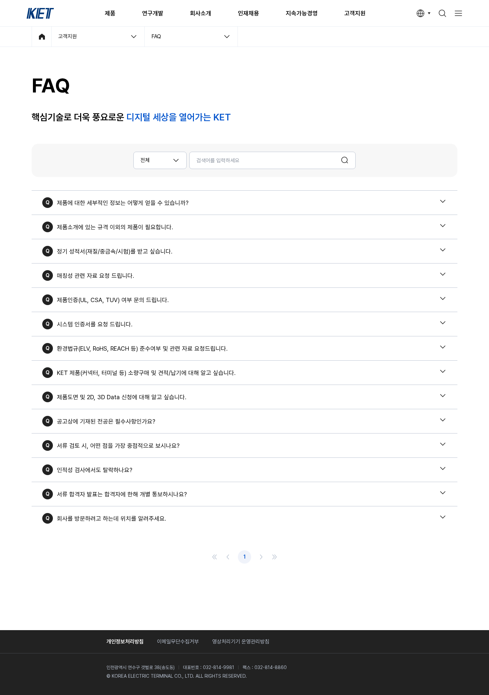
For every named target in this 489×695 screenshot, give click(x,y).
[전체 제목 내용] (160, 160)
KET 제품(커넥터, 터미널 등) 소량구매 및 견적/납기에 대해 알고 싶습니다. (146, 372)
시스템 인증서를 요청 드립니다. (94, 324)
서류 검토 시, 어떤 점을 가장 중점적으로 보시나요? (118, 445)
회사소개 (200, 13)
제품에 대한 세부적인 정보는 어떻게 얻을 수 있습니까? (123, 202)
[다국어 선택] (423, 13)
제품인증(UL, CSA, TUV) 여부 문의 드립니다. (113, 299)
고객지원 (355, 13)
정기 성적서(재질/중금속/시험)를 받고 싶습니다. (114, 251)
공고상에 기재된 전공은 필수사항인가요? (106, 421)
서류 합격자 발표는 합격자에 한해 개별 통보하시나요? (122, 494)
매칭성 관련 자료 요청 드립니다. (95, 275)
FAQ (156, 36)
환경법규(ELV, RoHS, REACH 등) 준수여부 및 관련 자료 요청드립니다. (142, 348)
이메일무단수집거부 (178, 641)
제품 (110, 13)
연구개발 (152, 13)
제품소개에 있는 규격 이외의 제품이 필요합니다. (115, 227)
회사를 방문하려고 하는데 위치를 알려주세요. (111, 518)
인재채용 (248, 13)
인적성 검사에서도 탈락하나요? (94, 469)
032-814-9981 (218, 667)
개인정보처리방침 (125, 641)
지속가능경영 (302, 13)
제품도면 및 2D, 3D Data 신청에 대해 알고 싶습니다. (121, 397)
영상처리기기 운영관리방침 (240, 641)
